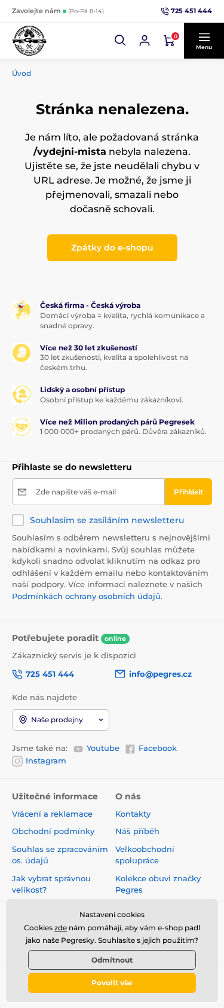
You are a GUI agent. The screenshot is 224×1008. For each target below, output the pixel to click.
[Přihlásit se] (145, 41)
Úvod (21, 73)
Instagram (46, 760)
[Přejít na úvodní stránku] (29, 41)
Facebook (158, 748)
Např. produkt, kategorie (88, 69)
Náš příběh (137, 831)
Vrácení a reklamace (52, 813)
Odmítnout (112, 959)
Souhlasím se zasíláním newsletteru (107, 520)
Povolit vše (112, 982)
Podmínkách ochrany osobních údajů (86, 596)
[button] (121, 41)
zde (60, 927)
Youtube (103, 748)
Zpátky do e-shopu (112, 247)
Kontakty (133, 813)
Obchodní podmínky (53, 831)
